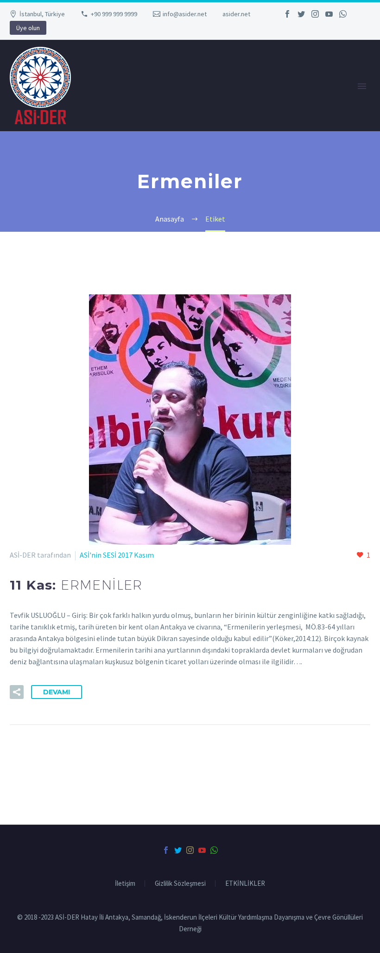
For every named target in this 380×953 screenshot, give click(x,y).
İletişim (125, 883)
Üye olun (28, 28)
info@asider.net (185, 14)
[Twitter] (301, 14)
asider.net (236, 14)
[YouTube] (329, 14)
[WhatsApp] (343, 14)
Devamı (56, 692)
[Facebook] (287, 14)
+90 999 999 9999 (114, 14)
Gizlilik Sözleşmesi (180, 883)
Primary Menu (362, 86)
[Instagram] (315, 14)
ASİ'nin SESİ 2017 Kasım (117, 554)
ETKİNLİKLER (245, 883)
